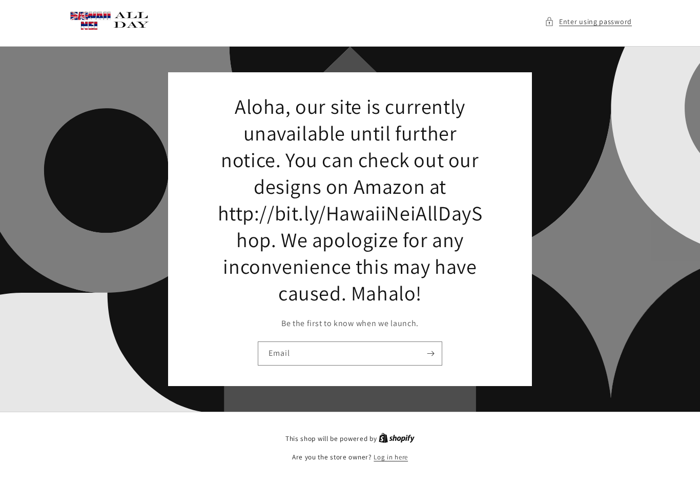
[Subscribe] (430, 353)
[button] (588, 21)
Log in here (391, 457)
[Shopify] (397, 438)
